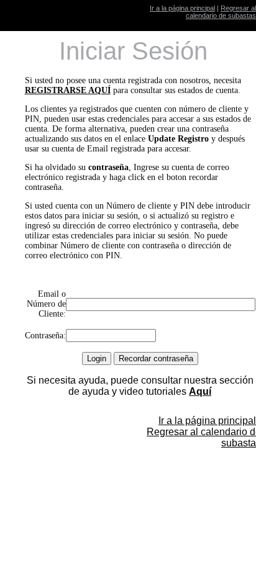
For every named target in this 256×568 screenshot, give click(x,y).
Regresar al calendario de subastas (221, 11)
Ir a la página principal (182, 8)
